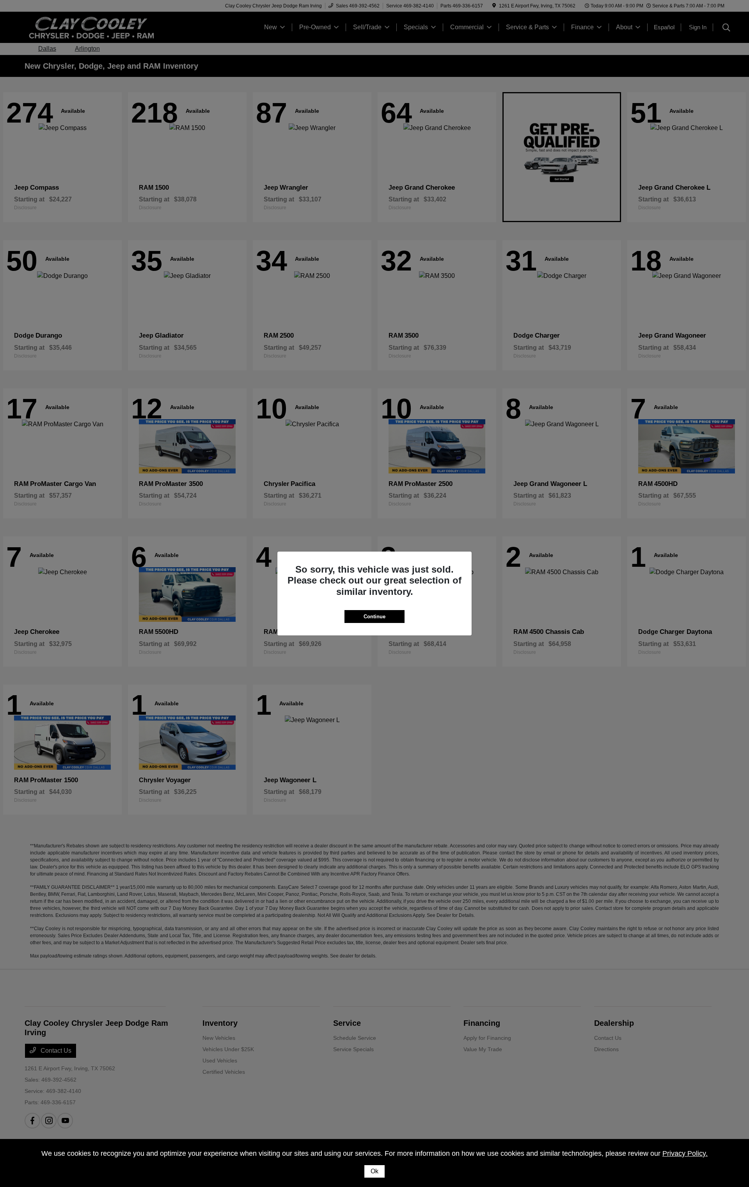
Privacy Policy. (685, 1153)
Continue (374, 616)
